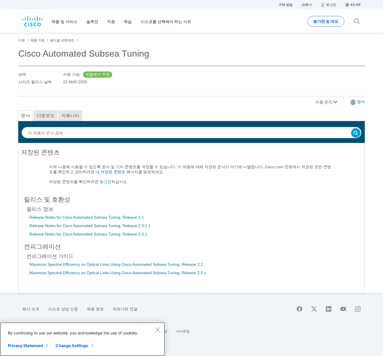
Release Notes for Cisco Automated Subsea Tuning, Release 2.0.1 (88, 234)
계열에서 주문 (97, 74)
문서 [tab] (25, 115)
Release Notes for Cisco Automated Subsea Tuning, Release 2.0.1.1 (90, 225)
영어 (361, 102)
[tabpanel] (191, 169)
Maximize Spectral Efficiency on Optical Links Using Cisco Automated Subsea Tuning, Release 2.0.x (117, 273)
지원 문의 (324, 102)
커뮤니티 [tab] (70, 115)
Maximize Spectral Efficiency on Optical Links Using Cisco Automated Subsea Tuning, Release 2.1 (116, 264)
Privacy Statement (25, 345)
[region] (82, 339)
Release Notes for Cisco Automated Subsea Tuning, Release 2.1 (86, 217)
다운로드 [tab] (46, 115)
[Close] (157, 329)
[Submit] (356, 133)
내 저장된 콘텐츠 (110, 172)
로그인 (105, 181)
